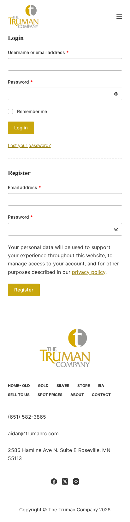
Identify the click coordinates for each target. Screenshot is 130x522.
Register (23, 290)
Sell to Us (19, 394)
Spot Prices (50, 394)
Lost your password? (29, 145)
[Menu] (119, 16)
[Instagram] (76, 481)
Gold (43, 385)
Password (29, 81)
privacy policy (88, 272)
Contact (101, 394)
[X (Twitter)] (65, 481)
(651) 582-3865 (27, 417)
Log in (21, 128)
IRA (101, 385)
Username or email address (47, 52)
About (77, 394)
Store (83, 385)
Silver (62, 385)
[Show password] (116, 94)
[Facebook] (54, 481)
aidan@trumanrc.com (33, 433)
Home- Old (19, 385)
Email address (33, 187)
